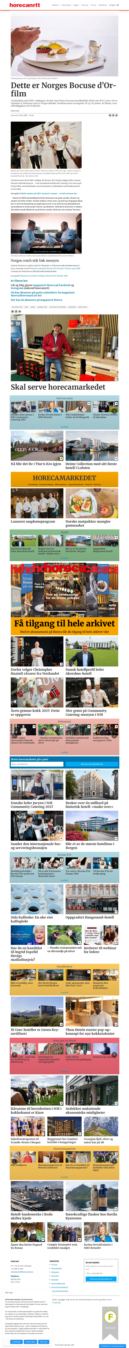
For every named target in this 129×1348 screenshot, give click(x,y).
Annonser (84, 5)
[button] (14, 411)
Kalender (55, 1279)
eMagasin (112, 5)
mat (26, 307)
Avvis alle (43, 1342)
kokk (33, 307)
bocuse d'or (17, 307)
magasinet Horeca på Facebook (51, 285)
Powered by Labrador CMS (64, 1345)
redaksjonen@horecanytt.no (22, 1272)
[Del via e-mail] (116, 115)
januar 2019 (42, 307)
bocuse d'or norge (58, 307)
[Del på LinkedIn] (113, 115)
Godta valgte (30, 1342)
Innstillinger (16, 1342)
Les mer (57, 1302)
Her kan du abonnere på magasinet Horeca (36, 299)
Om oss (93, 5)
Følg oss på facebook (59, 1291)
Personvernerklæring (59, 1287)
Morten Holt (15, 1279)
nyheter (72, 307)
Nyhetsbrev (103, 5)
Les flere (64, 427)
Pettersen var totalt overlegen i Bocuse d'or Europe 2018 (43, 276)
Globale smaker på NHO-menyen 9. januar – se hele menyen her (48, 193)
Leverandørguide (58, 1283)
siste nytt (82, 307)
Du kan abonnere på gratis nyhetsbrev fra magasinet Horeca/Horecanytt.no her (43, 294)
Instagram (17, 288)
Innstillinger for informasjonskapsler (112, 1346)
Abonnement (66, 5)
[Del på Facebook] (110, 115)
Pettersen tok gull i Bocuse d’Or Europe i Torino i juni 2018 (55, 268)
